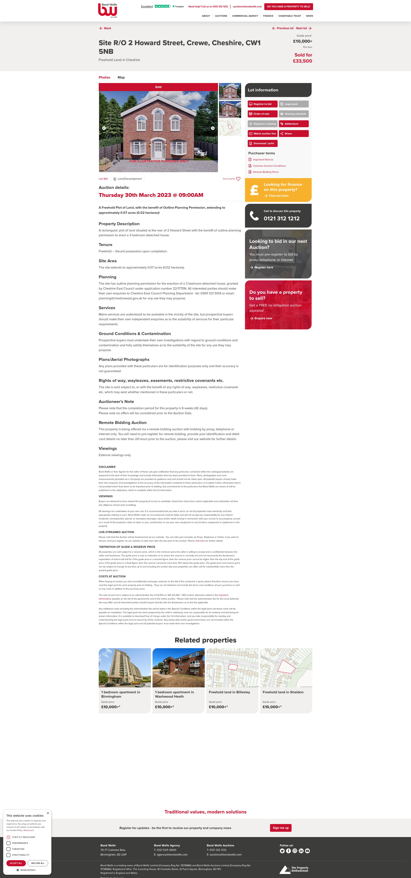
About (206, 16)
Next (213, 128)
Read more (29, 830)
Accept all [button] (16, 863)
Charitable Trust (289, 16)
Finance (268, 16)
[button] (27, 870)
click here (200, 541)
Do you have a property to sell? (288, 6)
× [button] (48, 813)
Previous (104, 128)
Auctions (221, 16)
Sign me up (281, 827)
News (309, 16)
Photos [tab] (104, 77)
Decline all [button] (37, 863)
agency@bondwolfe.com (172, 854)
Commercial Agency (245, 16)
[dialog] (27, 842)
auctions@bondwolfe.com (247, 6)
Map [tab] (121, 77)
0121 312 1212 (220, 6)
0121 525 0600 (166, 850)
